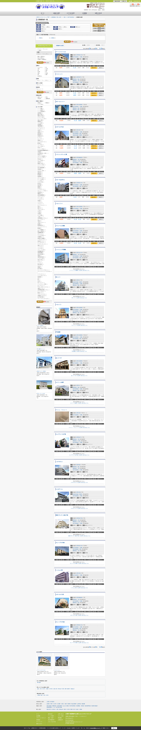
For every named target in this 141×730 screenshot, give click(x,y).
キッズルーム (41, 128)
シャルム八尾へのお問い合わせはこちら (79, 587)
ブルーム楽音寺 (40, 325)
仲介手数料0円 (51, 719)
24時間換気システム (43, 218)
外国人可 (40, 154)
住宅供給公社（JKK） (43, 153)
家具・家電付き (42, 231)
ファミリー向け (42, 164)
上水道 (40, 210)
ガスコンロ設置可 (42, 156)
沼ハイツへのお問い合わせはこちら (79, 297)
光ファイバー (41, 282)
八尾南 (53, 38)
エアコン (40, 265)
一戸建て (39, 50)
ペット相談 (41, 108)
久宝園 (58, 703)
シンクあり (41, 180)
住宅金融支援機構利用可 (43, 150)
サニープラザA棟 (60, 542)
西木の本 (80, 182)
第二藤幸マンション (41, 349)
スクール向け (41, 146)
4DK (46, 74)
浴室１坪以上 (41, 259)
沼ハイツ (58, 277)
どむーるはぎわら (60, 179)
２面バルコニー (42, 222)
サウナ (40, 261)
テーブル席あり (42, 179)
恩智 (66, 688)
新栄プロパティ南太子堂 (62, 515)
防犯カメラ (41, 292)
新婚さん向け (41, 163)
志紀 (78, 79)
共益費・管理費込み (42, 59)
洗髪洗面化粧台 (42, 257)
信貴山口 (72, 688)
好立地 (40, 183)
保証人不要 (41, 120)
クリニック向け (42, 149)
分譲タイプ (41, 131)
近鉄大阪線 (49, 705)
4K (38, 74)
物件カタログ (39, 723)
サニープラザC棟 (60, 622)
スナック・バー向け (43, 190)
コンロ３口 (41, 248)
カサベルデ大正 (60, 126)
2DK (46, 70)
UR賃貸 (40, 151)
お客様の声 (60, 719)
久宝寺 (79, 161)
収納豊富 (40, 276)
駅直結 (40, 143)
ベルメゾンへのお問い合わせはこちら (79, 325)
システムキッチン (42, 239)
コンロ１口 (41, 246)
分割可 (40, 130)
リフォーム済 (41, 117)
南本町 (69, 703)
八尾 (78, 80)
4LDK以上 (40, 76)
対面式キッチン (42, 241)
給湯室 (40, 223)
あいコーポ (58, 357)
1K (46, 67)
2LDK (39, 71)
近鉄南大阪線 (76, 135)
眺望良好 (40, 133)
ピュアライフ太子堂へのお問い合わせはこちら (79, 455)
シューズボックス (42, 275)
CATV (39, 281)
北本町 (48, 703)
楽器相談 (40, 113)
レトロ (40, 137)
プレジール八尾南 (60, 225)
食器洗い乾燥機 (42, 238)
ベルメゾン (58, 304)
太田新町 (80, 104)
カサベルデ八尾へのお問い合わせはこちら (79, 615)
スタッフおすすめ (52, 721)
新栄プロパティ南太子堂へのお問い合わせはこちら (79, 535)
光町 (66, 703)
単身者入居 (41, 136)
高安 (63, 688)
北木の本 (80, 252)
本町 (51, 703)
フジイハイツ (59, 74)
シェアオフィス (42, 189)
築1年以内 (50, 713)
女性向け (40, 161)
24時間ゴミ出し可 (42, 295)
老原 (79, 464)
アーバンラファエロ (61, 51)
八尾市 (77, 54)
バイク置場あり (42, 229)
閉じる (114, 728)
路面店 (40, 187)
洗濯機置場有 (41, 232)
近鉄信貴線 (59, 705)
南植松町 (80, 157)
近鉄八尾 (55, 688)
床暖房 (40, 267)
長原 (41, 38)
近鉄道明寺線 (88, 705)
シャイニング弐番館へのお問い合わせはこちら (79, 270)
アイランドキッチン (43, 244)
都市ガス (40, 208)
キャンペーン (41, 166)
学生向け (40, 159)
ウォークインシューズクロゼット (44, 272)
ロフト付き (41, 198)
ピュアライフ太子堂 (61, 434)
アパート (39, 49)
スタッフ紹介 (61, 715)
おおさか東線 (66, 705)
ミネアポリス (59, 461)
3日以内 (39, 98)
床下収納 (40, 268)
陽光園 (83, 703)
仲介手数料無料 (42, 167)
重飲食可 (40, 172)
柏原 (78, 109)
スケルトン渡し (42, 170)
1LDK (47, 68)
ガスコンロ (41, 234)
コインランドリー (42, 226)
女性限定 (40, 124)
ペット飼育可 (41, 110)
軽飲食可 (40, 173)
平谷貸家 (58, 332)
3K (46, 71)
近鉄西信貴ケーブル (51, 707)
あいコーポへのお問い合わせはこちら (79, 375)
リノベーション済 (42, 118)
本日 (47, 97)
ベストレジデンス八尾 (61, 154)
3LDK (47, 73)
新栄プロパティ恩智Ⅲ (41, 371)
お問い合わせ (61, 713)
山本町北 (79, 703)
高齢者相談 (41, 125)
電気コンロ (41, 245)
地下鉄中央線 (59, 707)
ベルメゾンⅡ (59, 203)
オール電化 (41, 215)
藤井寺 (80, 135)
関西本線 (75, 79)
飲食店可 (40, 134)
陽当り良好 (41, 114)
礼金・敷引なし (41, 58)
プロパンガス (41, 209)
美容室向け (41, 192)
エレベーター (41, 219)
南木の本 (80, 54)
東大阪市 (39, 682)
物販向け (40, 193)
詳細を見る (94, 67)
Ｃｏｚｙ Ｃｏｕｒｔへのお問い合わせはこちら (79, 427)
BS (39, 279)
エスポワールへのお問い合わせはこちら (79, 508)
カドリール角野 (60, 382)
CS (39, 278)
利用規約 (38, 719)
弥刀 (74, 709)
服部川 (68, 688)
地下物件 (40, 185)
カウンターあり (42, 177)
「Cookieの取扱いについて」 (95, 728)
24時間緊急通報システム (43, 289)
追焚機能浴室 (41, 251)
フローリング (41, 196)
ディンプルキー (42, 291)
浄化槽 (40, 213)
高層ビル (40, 140)
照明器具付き (41, 225)
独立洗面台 (41, 264)
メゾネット (41, 199)
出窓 (39, 206)
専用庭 (40, 200)
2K (38, 70)
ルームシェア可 (42, 157)
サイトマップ (39, 721)
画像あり (39, 102)
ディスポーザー (42, 242)
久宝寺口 (51, 688)
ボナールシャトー (60, 101)
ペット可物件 (51, 715)
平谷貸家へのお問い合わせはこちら (79, 351)
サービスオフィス (42, 141)
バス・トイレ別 (42, 249)
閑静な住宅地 (41, 115)
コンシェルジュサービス (43, 298)
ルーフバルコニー (42, 205)
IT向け (40, 147)
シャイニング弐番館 (61, 249)
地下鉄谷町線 (76, 56)
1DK (39, 68)
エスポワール (59, 489)
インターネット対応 (43, 284)
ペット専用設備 (42, 111)
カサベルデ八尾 (60, 594)
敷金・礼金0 (50, 717)
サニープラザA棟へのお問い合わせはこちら (79, 563)
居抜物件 (40, 169)
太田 (79, 130)
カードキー (41, 138)
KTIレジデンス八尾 (41, 393)
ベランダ (40, 202)
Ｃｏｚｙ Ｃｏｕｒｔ (61, 409)
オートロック (41, 285)
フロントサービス (42, 294)
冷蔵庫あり (41, 236)
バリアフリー (41, 127)
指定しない (40, 97)
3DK (39, 73)
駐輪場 (40, 228)
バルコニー (41, 203)
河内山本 (60, 688)
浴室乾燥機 (41, 252)
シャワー (40, 262)
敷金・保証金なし (41, 56)
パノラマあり (40, 104)
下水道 (40, 212)
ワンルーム (40, 67)
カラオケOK (41, 182)
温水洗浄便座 (41, 254)
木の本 (80, 228)
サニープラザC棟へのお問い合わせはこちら (79, 642)
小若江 (62, 703)
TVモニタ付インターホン (44, 287)
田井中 (80, 77)
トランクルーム (42, 274)
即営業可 (40, 174)
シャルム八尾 (59, 570)
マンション (45, 49)
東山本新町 (73, 703)
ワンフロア (41, 144)
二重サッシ (41, 216)
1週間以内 (48, 98)
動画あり (47, 102)
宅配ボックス (41, 288)
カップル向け (41, 160)
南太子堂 (80, 518)
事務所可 (40, 121)
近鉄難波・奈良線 (80, 705)
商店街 (40, 186)
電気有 (40, 221)
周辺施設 (60, 717)
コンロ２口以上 (42, 235)
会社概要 (38, 715)
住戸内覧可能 (41, 297)
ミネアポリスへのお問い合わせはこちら (79, 482)
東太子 (80, 437)
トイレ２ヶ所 (41, 258)
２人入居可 (41, 123)
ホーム (37, 713)
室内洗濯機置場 (42, 195)
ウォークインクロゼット (43, 270)
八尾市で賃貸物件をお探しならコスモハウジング (78, 713)
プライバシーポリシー (41, 717)
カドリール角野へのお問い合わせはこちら (79, 403)
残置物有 (40, 176)
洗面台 (40, 255)
